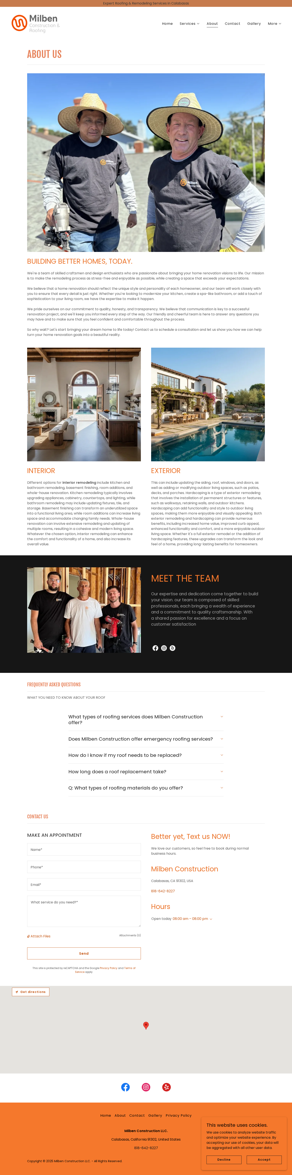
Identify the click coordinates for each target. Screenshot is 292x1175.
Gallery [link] (254, 23)
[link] (35, 22)
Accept (264, 1159)
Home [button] (105, 1115)
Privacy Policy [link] (108, 968)
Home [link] (167, 23)
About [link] (212, 23)
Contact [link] (232, 23)
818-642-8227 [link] (163, 891)
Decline (223, 1159)
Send (84, 953)
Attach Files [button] (40, 936)
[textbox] (84, 849)
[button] (190, 23)
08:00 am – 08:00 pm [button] (190, 918)
